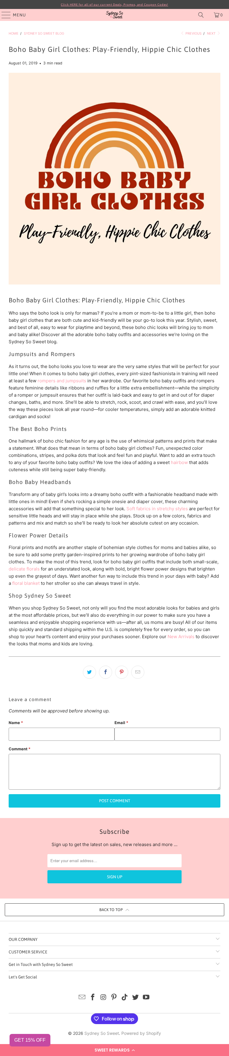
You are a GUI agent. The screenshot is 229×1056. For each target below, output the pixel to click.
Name (16, 722)
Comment (19, 748)
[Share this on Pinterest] (121, 672)
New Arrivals (181, 636)
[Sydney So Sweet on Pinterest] (114, 997)
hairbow (179, 462)
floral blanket (26, 583)
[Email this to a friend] (137, 672)
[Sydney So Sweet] (114, 15)
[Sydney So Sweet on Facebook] (93, 997)
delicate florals (24, 569)
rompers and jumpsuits (62, 381)
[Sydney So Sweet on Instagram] (103, 997)
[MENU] (3, 15)
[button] (114, 1050)
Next (211, 33)
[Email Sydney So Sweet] (82, 997)
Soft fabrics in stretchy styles (157, 508)
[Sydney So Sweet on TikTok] (124, 997)
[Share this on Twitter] (89, 672)
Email (121, 722)
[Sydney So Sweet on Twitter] (135, 997)
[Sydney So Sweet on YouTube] (146, 997)
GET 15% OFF (30, 1040)
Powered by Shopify (141, 1033)
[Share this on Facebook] (105, 672)
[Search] (201, 15)
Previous (193, 33)
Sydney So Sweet (101, 1033)
